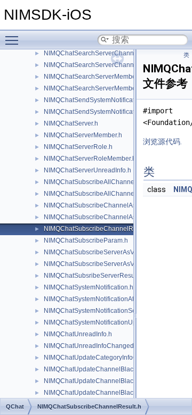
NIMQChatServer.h (71, 123)
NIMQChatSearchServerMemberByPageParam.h (115, 76)
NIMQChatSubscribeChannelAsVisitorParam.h (111, 205)
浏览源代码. (162, 141)
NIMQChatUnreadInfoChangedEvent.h (100, 346)
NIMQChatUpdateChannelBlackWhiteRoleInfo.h (113, 392)
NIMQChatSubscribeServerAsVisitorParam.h (108, 252)
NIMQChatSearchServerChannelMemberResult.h (115, 65)
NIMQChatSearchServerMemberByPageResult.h (114, 88)
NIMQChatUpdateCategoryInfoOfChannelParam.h (116, 357)
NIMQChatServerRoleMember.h (90, 158)
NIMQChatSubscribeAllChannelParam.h (102, 182)
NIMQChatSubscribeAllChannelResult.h (102, 193)
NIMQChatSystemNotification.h (88, 287)
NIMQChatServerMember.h (83, 135)
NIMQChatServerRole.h (78, 147)
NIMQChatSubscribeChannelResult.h (98, 229)
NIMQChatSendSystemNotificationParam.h (106, 100)
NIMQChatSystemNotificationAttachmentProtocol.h (117, 299)
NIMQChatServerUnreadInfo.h (87, 170)
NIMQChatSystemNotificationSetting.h (99, 310)
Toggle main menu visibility (13, 39)
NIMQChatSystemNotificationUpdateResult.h (108, 322)
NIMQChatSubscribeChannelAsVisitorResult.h (111, 217)
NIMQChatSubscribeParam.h (86, 240)
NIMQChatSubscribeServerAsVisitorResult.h (108, 264)
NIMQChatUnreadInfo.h (78, 334)
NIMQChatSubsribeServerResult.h (93, 275)
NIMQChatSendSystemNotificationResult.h (105, 111)
